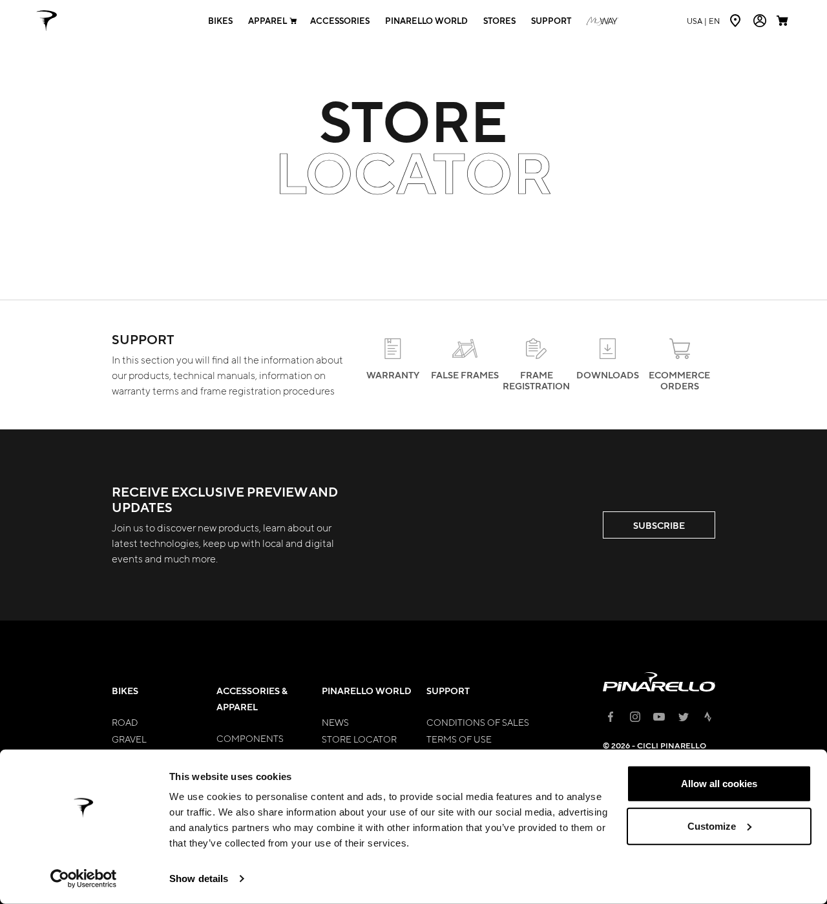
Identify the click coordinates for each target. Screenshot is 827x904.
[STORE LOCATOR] (736, 20)
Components (250, 738)
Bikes (220, 20)
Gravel (129, 739)
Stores (499, 20)
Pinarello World (426, 20)
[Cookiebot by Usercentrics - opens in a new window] (83, 879)
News (335, 722)
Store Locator (359, 739)
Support (551, 20)
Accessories (340, 20)
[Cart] (783, 20)
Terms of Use (459, 739)
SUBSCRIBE (659, 525)
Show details (198, 878)
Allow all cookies (719, 783)
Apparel (267, 20)
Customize (711, 825)
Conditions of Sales (477, 722)
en (703, 20)
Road (125, 722)
